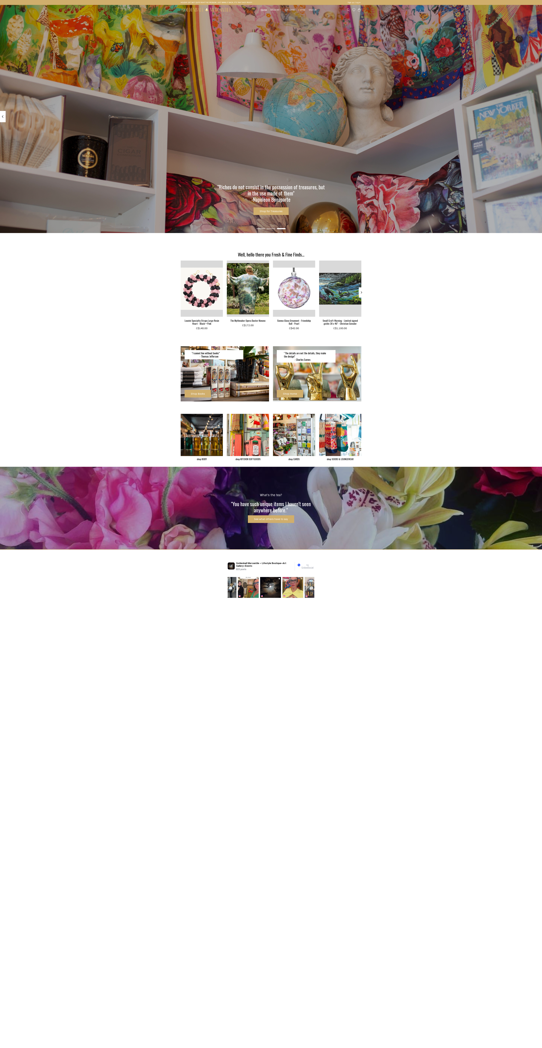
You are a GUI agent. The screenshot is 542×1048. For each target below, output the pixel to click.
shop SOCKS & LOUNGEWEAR (340, 459)
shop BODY (202, 459)
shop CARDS (294, 459)
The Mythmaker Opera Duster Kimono (247, 320)
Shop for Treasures (271, 211)
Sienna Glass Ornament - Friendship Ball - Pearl (294, 322)
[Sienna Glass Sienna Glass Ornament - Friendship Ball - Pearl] (294, 289)
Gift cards (290, 9)
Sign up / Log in (354, 2)
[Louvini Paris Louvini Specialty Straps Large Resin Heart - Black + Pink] (202, 289)
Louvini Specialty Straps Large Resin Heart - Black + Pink (202, 322)
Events (301, 9)
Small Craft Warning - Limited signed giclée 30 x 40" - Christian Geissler (340, 322)
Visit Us (312, 9)
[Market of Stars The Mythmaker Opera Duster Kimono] (248, 289)
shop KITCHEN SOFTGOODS (248, 459)
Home (264, 9)
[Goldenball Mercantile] (206, 10)
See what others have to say (271, 519)
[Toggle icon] (348, 9)
